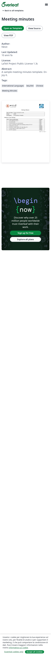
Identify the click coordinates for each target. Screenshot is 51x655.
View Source (34, 28)
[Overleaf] (10, 4)
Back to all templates (13, 10)
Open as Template (13, 28)
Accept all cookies (34, 652)
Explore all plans (25, 239)
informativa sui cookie (18, 647)
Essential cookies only (13, 651)
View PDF (8, 35)
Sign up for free (25, 233)
